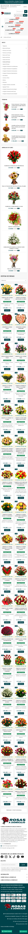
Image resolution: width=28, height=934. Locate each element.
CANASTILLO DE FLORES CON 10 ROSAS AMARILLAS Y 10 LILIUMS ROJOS (21, 484)
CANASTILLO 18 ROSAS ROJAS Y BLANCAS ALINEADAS (7, 670)
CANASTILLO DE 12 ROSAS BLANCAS (20, 640)
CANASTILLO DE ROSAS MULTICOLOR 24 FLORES (21, 298)
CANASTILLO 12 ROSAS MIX (7, 791)
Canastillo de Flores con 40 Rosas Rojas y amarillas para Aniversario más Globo (18, 127)
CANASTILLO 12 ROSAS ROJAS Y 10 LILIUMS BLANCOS (21, 548)
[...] (16, 841)
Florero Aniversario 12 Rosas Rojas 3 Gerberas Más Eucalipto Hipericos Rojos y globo (19, 106)
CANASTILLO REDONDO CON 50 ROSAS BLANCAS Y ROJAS (21, 609)
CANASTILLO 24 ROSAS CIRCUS (21, 730)
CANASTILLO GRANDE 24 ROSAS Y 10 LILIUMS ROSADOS (21, 387)
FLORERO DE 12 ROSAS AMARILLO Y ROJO (14, 206)
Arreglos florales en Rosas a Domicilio (13, 887)
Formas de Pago (5, 5)
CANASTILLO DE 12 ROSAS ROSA (20, 357)
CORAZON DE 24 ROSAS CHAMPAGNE (21, 328)
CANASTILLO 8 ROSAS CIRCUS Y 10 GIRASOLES (7, 515)
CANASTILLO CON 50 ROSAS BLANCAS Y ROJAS (21, 579)
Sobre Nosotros (5, 6)
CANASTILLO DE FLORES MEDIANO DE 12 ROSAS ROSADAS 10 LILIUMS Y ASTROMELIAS (21, 450)
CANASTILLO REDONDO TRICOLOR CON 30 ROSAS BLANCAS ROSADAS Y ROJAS (21, 761)
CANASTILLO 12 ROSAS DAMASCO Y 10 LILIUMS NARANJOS (7, 548)
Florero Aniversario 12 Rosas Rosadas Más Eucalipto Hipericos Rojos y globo (18, 116)
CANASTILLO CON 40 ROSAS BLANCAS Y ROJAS (21, 792)
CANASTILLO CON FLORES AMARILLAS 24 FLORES (20, 418)
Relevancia (4, 280)
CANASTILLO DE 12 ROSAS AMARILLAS (7, 298)
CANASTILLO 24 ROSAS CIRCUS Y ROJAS (7, 730)
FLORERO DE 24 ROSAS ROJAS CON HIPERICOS (14, 165)
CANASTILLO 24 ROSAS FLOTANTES (7, 579)
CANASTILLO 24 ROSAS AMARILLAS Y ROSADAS (21, 701)
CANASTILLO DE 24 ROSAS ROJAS (7, 609)
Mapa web (4, 8)
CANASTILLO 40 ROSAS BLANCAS (7, 701)
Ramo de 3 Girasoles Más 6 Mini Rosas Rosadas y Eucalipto (14, 186)
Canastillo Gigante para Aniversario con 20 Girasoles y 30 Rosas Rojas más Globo (18, 137)
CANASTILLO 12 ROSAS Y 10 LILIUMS (7, 418)
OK (24, 864)
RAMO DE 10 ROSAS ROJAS (14, 226)
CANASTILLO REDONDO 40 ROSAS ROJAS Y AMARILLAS (7, 760)
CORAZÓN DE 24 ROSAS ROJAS (7, 328)
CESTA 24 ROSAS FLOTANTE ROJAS (7, 357)
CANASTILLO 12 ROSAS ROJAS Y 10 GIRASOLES (7, 483)
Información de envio (15, 5)
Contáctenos (14, 6)
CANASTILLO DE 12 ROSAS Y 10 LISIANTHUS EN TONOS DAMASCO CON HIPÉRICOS (7, 450)
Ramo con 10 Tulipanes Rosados (14, 268)
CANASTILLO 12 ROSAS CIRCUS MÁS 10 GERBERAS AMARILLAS (20, 516)
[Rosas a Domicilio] (6, 13)
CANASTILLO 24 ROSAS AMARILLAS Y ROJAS (21, 669)
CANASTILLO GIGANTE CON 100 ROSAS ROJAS (7, 640)
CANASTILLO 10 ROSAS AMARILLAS (7, 386)
